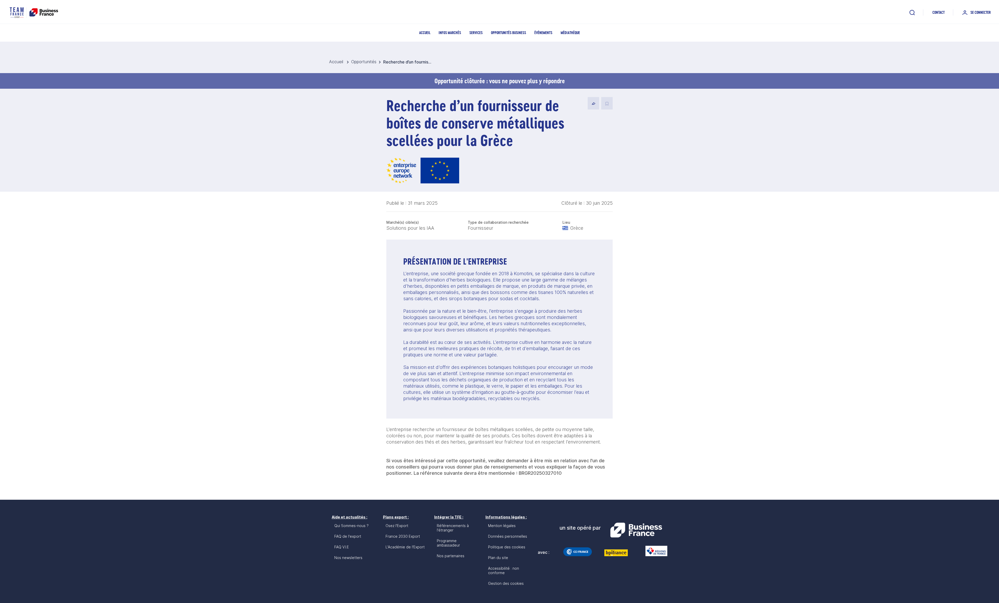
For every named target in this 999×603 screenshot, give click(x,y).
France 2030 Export (403, 536)
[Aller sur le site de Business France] (636, 530)
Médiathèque (570, 32)
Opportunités (363, 61)
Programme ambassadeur (448, 542)
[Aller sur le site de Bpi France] (616, 552)
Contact (938, 12)
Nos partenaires (450, 556)
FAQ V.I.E (341, 547)
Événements (543, 32)
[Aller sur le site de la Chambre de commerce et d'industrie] (577, 551)
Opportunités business (508, 32)
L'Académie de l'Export (405, 547)
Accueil (424, 32)
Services (476, 32)
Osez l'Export (397, 525)
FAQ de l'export (347, 536)
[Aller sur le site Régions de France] (653, 551)
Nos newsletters (348, 557)
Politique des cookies (506, 547)
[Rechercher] (912, 12)
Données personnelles (507, 536)
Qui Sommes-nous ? (351, 525)
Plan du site (498, 557)
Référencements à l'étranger (453, 527)
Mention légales (502, 525)
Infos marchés (450, 32)
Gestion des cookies (506, 583)
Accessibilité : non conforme (503, 570)
